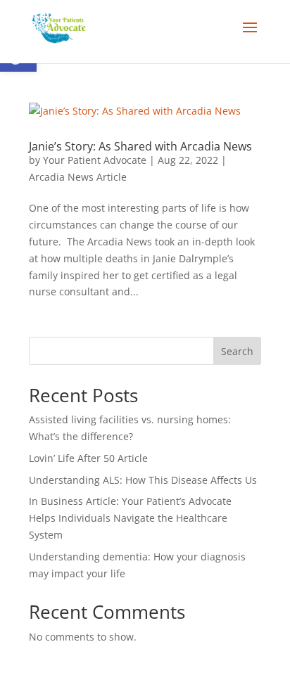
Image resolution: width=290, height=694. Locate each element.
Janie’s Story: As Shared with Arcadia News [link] (140, 146)
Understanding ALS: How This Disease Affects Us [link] (143, 480)
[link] (59, 27)
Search (237, 351)
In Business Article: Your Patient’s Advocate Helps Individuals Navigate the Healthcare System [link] (130, 517)
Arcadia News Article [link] (78, 177)
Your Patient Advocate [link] (94, 160)
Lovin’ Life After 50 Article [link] (88, 458)
